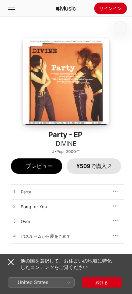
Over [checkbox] (25, 221)
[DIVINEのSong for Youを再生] (14, 206)
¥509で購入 (92, 166)
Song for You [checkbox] (34, 206)
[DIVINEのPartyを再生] (14, 192)
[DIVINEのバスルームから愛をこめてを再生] (14, 236)
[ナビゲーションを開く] (11, 8)
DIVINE (66, 143)
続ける (101, 282)
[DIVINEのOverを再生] (14, 221)
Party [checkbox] (26, 191)
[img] (66, 8)
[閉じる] (11, 262)
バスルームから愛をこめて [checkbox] (46, 236)
